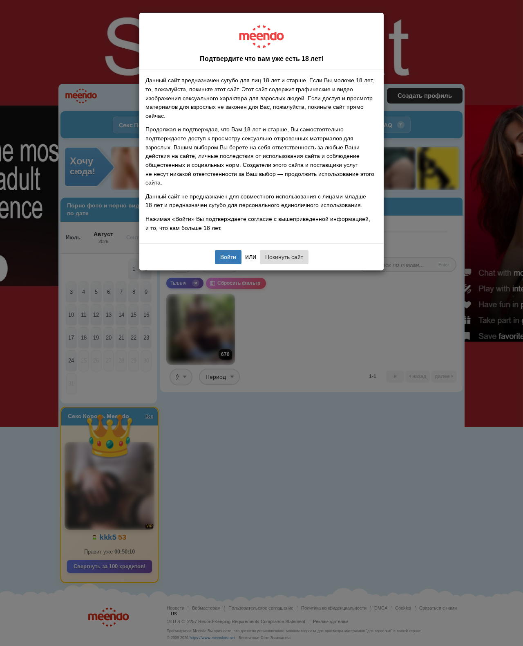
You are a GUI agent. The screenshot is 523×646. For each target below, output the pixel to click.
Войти (228, 257)
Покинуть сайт (284, 257)
